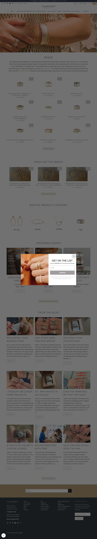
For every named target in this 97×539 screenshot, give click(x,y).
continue (62, 273)
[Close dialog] (74, 256)
